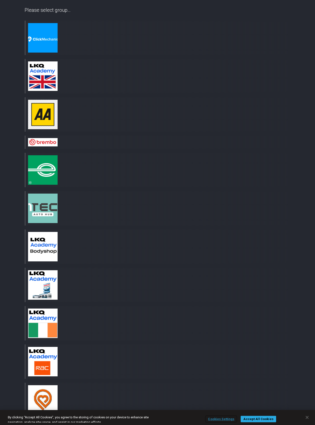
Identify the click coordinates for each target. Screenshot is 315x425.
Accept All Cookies (258, 419)
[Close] (307, 417)
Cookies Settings (221, 419)
